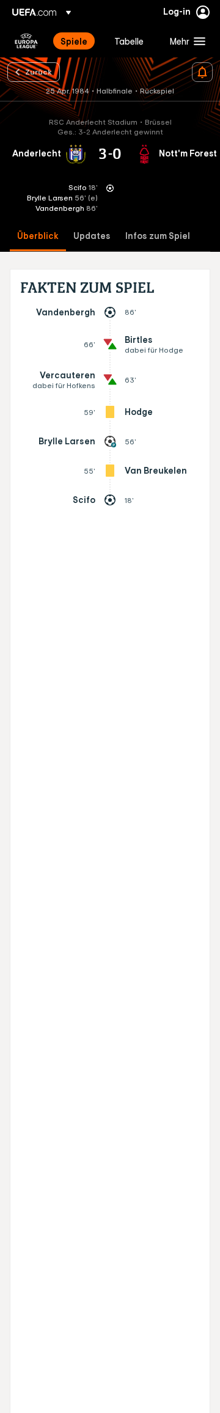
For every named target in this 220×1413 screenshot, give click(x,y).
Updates (92, 236)
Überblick (38, 236)
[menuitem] (77, 41)
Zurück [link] (38, 71)
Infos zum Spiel (157, 236)
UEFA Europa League (26, 41)
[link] (74, 41)
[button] (185, 41)
